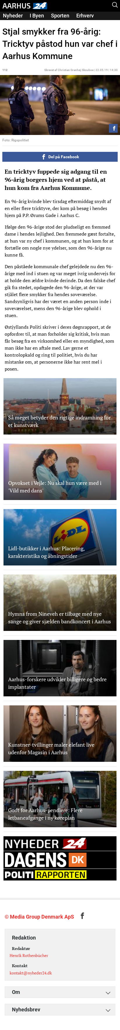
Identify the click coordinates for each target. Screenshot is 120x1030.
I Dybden (13, 24)
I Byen (37, 16)
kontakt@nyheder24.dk (31, 973)
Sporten (60, 16)
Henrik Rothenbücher (29, 955)
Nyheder (13, 16)
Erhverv (85, 16)
